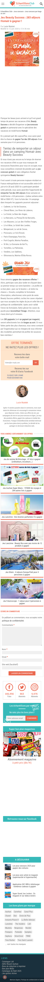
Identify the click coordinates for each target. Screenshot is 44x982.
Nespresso (18, 928)
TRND (28, 936)
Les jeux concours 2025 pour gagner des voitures (24, 867)
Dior (15, 916)
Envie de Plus (25, 916)
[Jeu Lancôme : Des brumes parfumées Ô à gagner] (22, 514)
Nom (4, 649)
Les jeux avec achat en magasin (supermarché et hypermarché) (25, 876)
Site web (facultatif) (10, 664)
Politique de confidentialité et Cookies (32, 980)
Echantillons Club (6, 11)
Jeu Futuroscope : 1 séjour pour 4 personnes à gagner (22, 602)
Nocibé (28, 928)
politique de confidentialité (13, 620)
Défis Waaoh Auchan (10, 964)
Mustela (8, 928)
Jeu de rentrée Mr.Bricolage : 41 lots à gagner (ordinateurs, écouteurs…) (22, 460)
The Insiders (20, 924)
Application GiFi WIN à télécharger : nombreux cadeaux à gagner (26, 885)
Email (4, 657)
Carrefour (17, 912)
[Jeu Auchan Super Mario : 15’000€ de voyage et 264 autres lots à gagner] (22, 485)
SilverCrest (19, 936)
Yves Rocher (10, 940)
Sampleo (28, 932)
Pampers (8, 932)
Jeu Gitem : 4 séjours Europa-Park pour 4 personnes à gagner (22, 573)
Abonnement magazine (22, 761)
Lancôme (8, 924)
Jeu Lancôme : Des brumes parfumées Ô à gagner (22, 517)
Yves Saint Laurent (25, 940)
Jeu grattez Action (9, 973)
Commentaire (8, 625)
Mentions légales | (15, 980)
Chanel (8, 916)
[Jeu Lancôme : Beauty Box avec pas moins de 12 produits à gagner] (22, 540)
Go (36, 363)
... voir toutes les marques (15, 944)
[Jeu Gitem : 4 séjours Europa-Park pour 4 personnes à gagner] (22, 569)
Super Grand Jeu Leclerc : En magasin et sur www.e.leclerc (24, 894)
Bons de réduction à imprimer (14, 966)
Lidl (29, 924)
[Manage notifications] (5, 977)
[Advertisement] (22, 91)
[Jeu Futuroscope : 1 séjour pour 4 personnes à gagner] (22, 598)
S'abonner (31, 718)
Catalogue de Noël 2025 (11, 971)
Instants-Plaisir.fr (12, 920)
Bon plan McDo (8, 968)
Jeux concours (18, 11)
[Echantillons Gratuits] (22, 6)
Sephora (8, 936)
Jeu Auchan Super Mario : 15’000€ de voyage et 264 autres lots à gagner (22, 489)
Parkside (18, 932)
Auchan (8, 912)
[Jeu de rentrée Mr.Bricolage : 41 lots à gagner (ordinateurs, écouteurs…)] (22, 456)
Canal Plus (28, 912)
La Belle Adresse (28, 920)
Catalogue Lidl (8, 961)
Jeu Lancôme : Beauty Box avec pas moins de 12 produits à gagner (22, 544)
